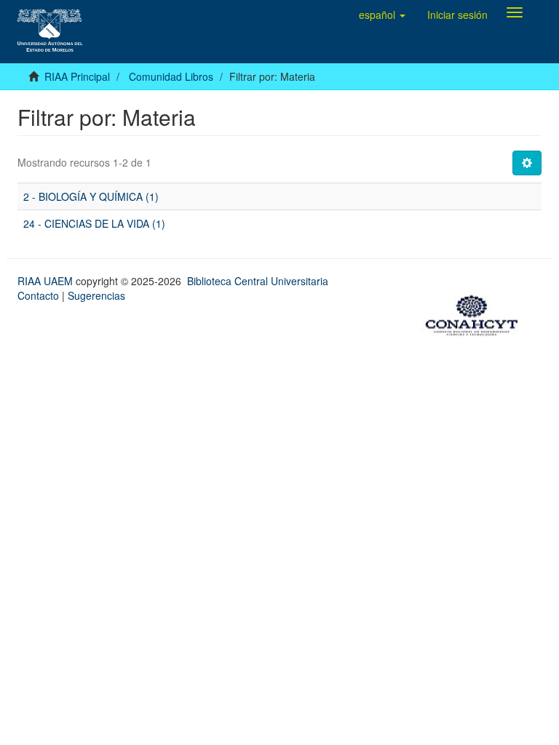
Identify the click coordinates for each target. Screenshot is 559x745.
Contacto (38, 295)
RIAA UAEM (46, 281)
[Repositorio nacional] (476, 313)
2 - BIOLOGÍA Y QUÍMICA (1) (91, 196)
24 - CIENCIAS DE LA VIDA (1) (94, 223)
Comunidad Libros (171, 76)
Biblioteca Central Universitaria (257, 281)
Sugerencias (96, 295)
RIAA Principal (77, 76)
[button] (382, 14)
